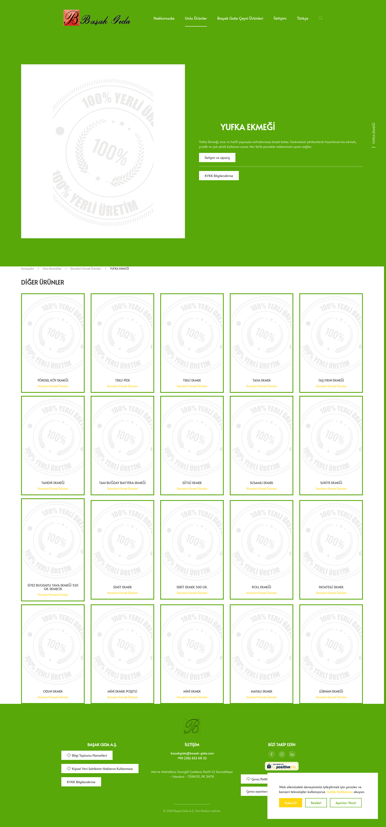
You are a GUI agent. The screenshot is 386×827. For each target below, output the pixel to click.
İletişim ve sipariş (217, 157)
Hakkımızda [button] (164, 18)
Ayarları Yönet (346, 802)
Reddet (316, 802)
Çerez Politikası (262, 779)
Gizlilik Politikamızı (339, 791)
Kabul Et (291, 802)
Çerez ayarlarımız (259, 791)
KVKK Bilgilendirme (219, 175)
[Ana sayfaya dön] (96, 18)
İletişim (280, 18)
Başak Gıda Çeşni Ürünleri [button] (240, 18)
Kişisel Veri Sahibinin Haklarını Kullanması (102, 768)
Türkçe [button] (302, 18)
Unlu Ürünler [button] (196, 18)
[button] (321, 18)
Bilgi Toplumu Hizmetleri (89, 755)
